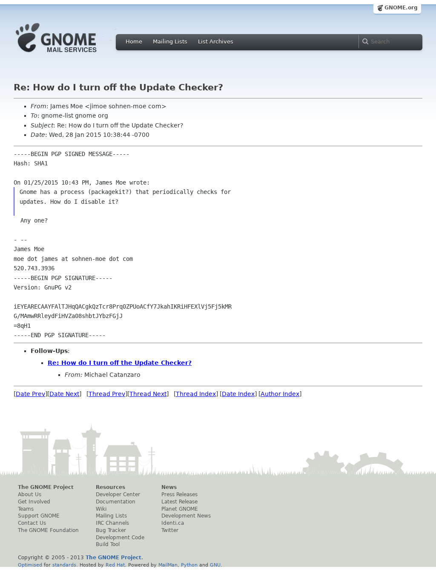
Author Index (280, 393)
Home (134, 41)
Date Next (64, 393)
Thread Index (196, 393)
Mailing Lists (170, 41)
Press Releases (179, 494)
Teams (26, 509)
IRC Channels (112, 523)
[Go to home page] (69, 54)
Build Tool (108, 544)
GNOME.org (401, 8)
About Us (29, 494)
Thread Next (147, 393)
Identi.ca (172, 523)
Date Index (238, 393)
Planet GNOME (179, 509)
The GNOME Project (46, 487)
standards (64, 564)
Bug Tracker (111, 530)
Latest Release (179, 502)
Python (189, 564)
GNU (215, 564)
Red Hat (115, 564)
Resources (110, 487)
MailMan (168, 564)
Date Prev (30, 393)
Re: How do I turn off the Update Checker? (120, 362)
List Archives (215, 41)
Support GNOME (39, 516)
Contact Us (32, 523)
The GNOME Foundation (48, 530)
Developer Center (118, 494)
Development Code (120, 538)
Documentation (115, 502)
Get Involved (34, 502)
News (169, 487)
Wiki (101, 509)
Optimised (30, 564)
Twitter (169, 530)
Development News (186, 516)
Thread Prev (107, 393)
